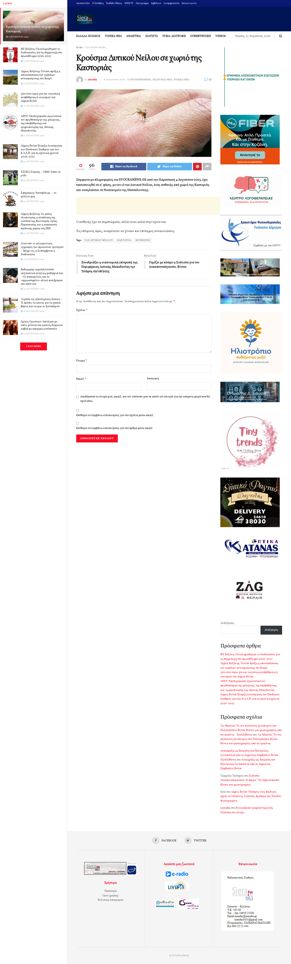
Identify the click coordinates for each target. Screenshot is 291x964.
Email (81, 379)
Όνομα (81, 361)
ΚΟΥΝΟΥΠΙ (143, 240)
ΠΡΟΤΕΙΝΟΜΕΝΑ (96, 47)
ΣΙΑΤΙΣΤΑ (151, 36)
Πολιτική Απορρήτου (110, 900)
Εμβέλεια (156, 3)
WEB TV (129, 3)
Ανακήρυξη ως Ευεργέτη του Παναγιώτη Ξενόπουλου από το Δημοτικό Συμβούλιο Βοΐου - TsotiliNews (250, 755)
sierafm (92, 80)
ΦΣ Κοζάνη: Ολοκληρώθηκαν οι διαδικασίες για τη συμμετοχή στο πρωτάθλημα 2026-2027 (41, 52)
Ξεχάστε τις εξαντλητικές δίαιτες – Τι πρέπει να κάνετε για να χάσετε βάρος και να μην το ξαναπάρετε (41, 302)
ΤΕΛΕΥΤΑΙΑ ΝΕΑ (162, 80)
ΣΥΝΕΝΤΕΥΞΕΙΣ (200, 36)
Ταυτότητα (110, 891)
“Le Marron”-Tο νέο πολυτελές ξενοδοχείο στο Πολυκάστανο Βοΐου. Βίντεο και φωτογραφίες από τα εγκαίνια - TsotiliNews (251, 730)
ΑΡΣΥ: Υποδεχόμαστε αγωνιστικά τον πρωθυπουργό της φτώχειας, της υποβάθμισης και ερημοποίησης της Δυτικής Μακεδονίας (41, 123)
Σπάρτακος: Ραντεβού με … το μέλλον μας (38, 195)
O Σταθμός (98, 3)
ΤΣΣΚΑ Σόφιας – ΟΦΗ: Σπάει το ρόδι (41, 173)
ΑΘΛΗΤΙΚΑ (133, 36)
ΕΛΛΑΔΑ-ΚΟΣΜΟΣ (88, 36)
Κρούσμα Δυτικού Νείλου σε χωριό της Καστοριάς (32, 29)
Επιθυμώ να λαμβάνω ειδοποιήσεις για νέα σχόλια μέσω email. (115, 415)
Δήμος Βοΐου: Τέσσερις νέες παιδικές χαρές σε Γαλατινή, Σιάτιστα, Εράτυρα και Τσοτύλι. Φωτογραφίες (251, 796)
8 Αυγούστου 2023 (114, 80)
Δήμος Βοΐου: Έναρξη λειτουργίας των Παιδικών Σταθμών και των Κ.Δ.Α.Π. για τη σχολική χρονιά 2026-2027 (41, 151)
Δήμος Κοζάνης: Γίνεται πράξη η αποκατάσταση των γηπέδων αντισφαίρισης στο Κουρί (40, 75)
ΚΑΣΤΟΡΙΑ (124, 240)
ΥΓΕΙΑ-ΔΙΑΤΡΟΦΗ (174, 36)
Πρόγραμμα (142, 3)
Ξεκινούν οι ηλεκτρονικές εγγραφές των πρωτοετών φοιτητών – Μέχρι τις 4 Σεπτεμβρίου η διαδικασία (42, 249)
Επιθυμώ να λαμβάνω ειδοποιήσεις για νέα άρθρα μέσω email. (114, 428)
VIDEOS (220, 36)
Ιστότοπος (153, 379)
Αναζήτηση (227, 623)
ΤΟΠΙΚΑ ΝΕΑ (113, 36)
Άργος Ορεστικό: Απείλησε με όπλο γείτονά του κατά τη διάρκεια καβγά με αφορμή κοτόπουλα (42, 325)
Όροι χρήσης (110, 896)
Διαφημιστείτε (171, 3)
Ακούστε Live (83, 3)
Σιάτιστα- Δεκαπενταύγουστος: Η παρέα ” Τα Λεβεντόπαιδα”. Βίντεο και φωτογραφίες (250, 780)
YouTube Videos (114, 3)
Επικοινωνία (189, 3)
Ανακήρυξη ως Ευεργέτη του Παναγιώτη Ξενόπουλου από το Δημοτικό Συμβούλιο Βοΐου (247, 764)
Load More (33, 346)
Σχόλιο (82, 310)
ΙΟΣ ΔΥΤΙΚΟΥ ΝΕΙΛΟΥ (99, 240)
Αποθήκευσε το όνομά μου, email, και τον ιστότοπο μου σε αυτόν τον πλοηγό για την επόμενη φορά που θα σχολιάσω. (145, 399)
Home (79, 47)
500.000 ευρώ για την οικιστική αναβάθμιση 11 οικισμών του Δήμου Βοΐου (40, 97)
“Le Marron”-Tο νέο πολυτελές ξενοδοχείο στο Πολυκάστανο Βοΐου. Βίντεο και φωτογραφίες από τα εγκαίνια (250, 739)
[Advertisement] (148, 206)
